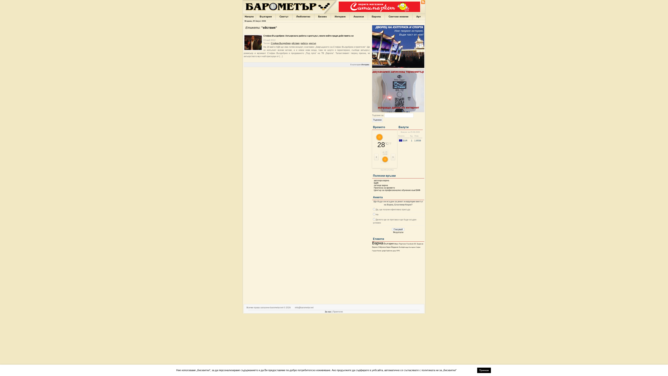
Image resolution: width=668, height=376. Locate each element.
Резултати (398, 232)
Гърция (374, 251)
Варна (377, 243)
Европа (376, 16)
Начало (249, 16)
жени (384, 247)
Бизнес (322, 16)
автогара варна (381, 180)
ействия (296, 43)
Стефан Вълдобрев (281, 43)
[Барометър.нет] (423, 3)
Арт (418, 16)
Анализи (358, 16)
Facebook (410, 244)
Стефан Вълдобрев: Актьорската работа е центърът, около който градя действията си (308, 36)
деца (394, 251)
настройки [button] (467, 370)
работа (304, 43)
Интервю (340, 16)
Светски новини (398, 16)
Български (412, 247)
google (384, 251)
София (418, 247)
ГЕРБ (398, 251)
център (312, 43)
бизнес (379, 251)
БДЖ (376, 183)
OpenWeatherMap (387, 170)
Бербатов (389, 251)
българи (402, 247)
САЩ (380, 247)
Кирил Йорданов (392, 247)
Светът (284, 16)
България (266, 16)
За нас (328, 312)
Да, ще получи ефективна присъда (393, 209)
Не (377, 214)
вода (406, 247)
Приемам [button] (484, 370)
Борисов (420, 244)
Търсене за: (378, 115)
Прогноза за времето (384, 188)
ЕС (415, 244)
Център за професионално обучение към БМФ (397, 190)
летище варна (381, 185)
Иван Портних (400, 244)
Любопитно (303, 16)
